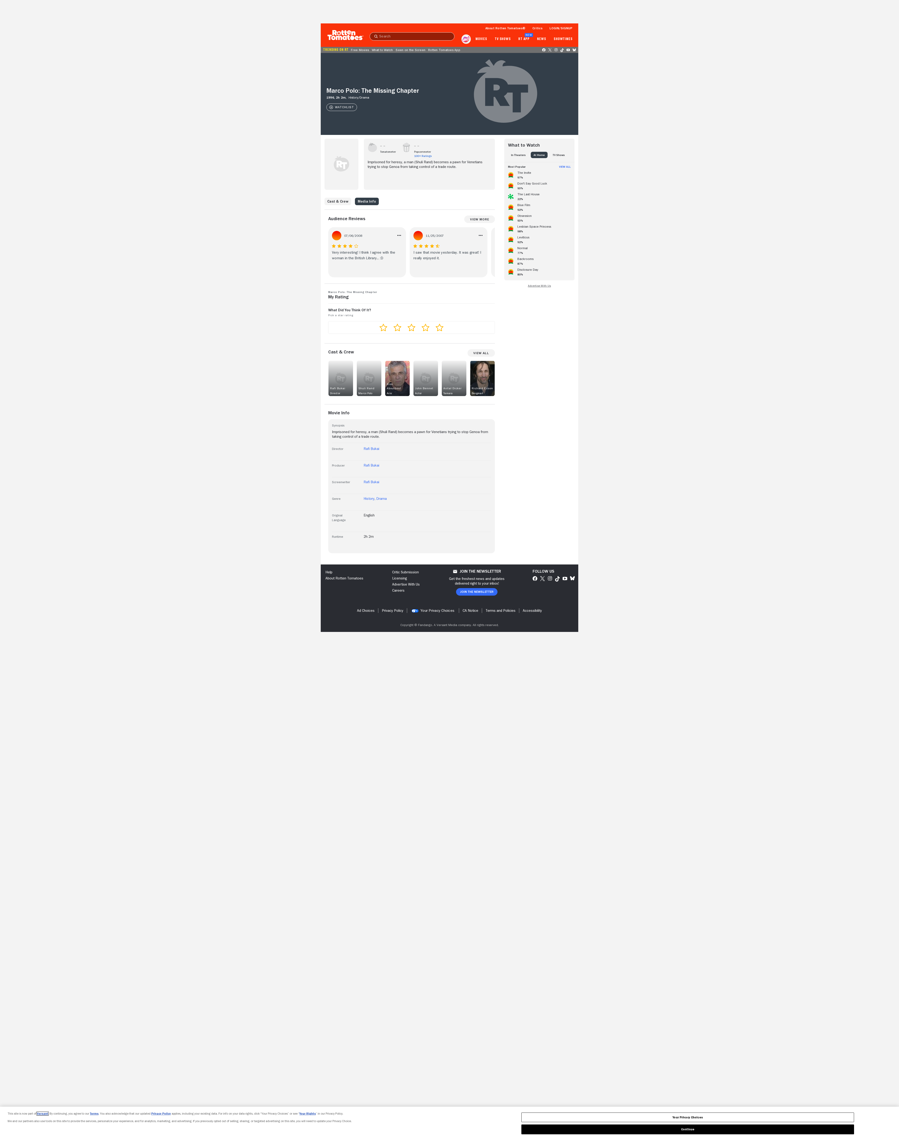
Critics (537, 28)
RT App (523, 39)
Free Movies (360, 50)
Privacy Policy (161, 1113)
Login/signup (560, 28)
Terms (94, 1113)
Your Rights (307, 1113)
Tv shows (503, 39)
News (541, 39)
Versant (42, 1113)
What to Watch (382, 50)
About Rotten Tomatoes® (505, 28)
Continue (688, 1129)
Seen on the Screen (410, 50)
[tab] (518, 155)
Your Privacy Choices (437, 610)
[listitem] (539, 174)
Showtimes (563, 39)
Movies (481, 39)
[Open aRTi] (466, 39)
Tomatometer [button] (388, 151)
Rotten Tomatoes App (444, 50)
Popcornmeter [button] (422, 151)
